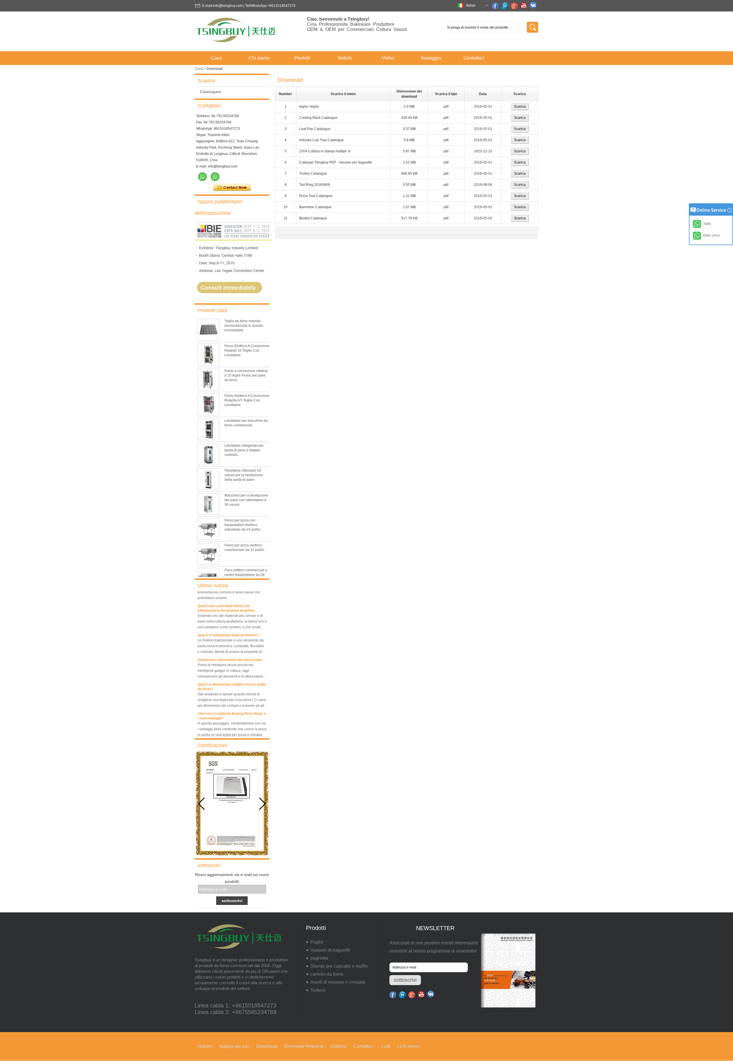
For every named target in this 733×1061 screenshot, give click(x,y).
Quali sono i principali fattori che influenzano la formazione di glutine (226, 601)
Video (388, 58)
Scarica (520, 107)
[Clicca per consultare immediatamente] (233, 300)
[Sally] (215, 176)
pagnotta (319, 958)
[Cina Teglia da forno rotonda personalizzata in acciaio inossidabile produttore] (208, 329)
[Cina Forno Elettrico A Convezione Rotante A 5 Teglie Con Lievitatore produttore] (208, 404)
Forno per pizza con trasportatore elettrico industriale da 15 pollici (242, 525)
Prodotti (302, 58)
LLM (385, 1046)
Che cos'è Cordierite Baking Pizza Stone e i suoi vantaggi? (232, 708)
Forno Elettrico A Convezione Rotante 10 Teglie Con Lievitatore (246, 350)
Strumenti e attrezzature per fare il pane (230, 653)
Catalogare (210, 91)
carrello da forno (326, 974)
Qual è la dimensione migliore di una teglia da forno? (232, 679)
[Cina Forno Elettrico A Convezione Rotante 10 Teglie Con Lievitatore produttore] (208, 354)
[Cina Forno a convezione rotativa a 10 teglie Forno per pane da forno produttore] (208, 379)
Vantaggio (431, 58)
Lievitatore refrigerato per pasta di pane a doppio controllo (244, 450)
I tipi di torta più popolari (217, 736)
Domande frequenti (303, 1046)
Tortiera (318, 990)
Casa (216, 58)
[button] (262, 804)
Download (266, 1046)
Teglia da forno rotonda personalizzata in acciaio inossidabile (243, 325)
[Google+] (515, 6)
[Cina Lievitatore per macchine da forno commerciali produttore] (208, 429)
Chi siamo (259, 58)
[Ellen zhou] (202, 176)
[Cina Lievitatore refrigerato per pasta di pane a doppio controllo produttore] (208, 454)
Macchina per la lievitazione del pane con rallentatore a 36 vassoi (246, 500)
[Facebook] (496, 6)
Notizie (345, 58)
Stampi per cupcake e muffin (339, 966)
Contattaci (474, 58)
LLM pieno (408, 1046)
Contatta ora (232, 187)
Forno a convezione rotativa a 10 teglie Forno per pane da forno (246, 375)
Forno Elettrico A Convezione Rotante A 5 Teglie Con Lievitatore (246, 400)
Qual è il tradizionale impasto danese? (228, 628)
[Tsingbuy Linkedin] (505, 6)
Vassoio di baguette (330, 950)
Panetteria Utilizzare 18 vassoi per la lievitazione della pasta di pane (243, 475)
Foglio (316, 942)
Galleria (338, 1046)
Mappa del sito (234, 1046)
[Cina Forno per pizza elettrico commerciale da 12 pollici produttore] (208, 554)
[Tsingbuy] (236, 44)
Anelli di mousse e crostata (337, 982)
